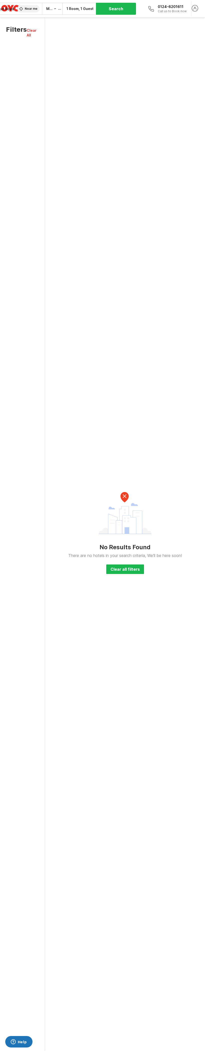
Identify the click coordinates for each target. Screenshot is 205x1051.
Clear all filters (125, 569)
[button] (33, 32)
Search (116, 8)
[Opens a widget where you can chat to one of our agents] (18, 1042)
